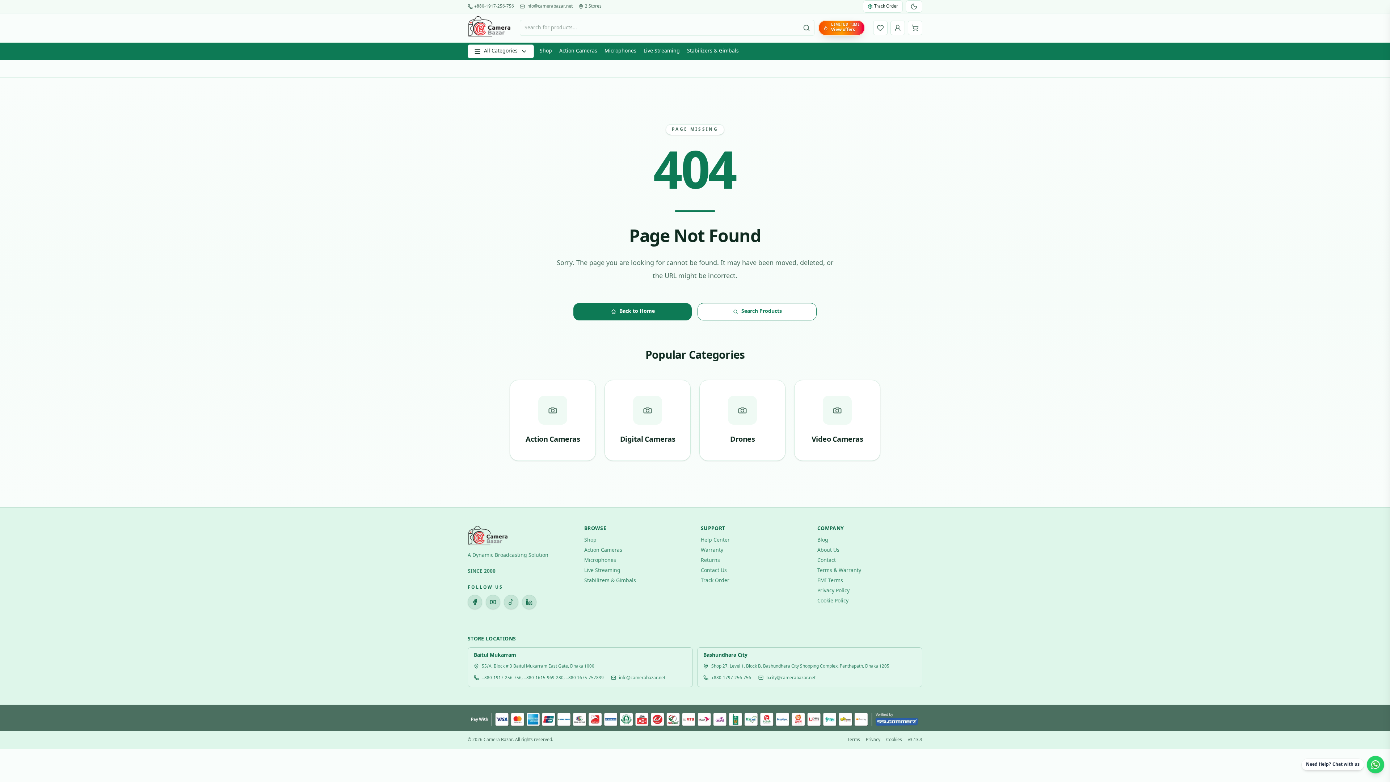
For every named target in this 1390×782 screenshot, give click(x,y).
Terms (853, 740)
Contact (826, 560)
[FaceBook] (475, 602)
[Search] (806, 27)
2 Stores (593, 6)
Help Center (715, 540)
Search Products (761, 311)
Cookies (894, 740)
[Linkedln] (529, 602)
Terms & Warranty (839, 570)
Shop (546, 51)
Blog (822, 540)
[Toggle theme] (914, 6)
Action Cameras (578, 51)
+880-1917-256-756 (494, 6)
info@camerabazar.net (549, 6)
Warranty (712, 550)
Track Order (715, 580)
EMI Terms (830, 580)
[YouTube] (493, 602)
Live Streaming (662, 51)
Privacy (873, 740)
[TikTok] (511, 602)
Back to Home (637, 311)
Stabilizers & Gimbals (713, 51)
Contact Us (714, 570)
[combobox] (667, 28)
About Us (828, 550)
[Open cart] (915, 28)
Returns (710, 560)
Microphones (620, 51)
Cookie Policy (832, 601)
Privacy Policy (833, 591)
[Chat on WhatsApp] (1375, 764)
